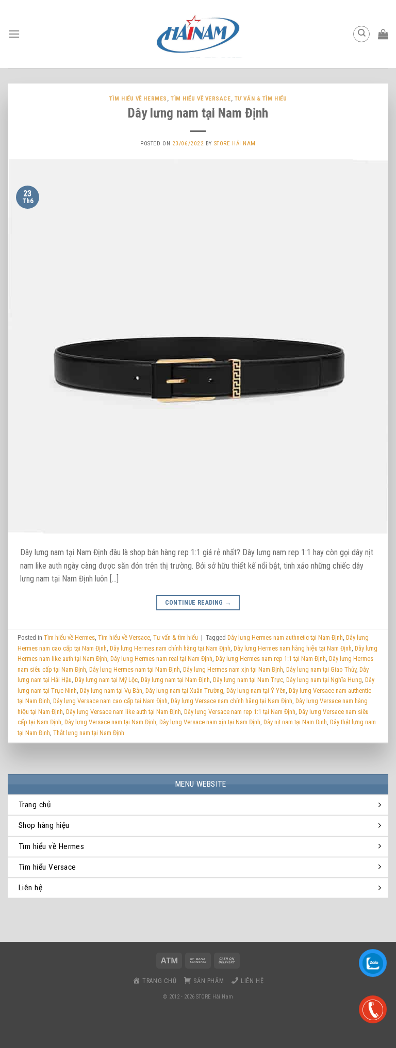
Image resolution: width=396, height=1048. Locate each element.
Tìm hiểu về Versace (201, 98)
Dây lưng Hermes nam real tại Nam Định (161, 658)
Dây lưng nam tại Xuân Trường (184, 690)
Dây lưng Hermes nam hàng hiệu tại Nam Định (293, 648)
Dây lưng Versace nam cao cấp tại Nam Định (110, 701)
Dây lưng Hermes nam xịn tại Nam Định (233, 669)
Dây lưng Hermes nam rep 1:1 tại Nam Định (271, 658)
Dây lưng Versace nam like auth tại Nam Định (123, 712)
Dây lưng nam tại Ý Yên (256, 690)
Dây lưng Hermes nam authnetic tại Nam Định (285, 637)
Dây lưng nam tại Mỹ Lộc (106, 680)
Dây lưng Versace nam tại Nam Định (110, 722)
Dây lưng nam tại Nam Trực (248, 680)
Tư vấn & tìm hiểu (261, 98)
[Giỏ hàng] (383, 34)
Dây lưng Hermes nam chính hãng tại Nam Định (170, 648)
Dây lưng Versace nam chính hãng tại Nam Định (231, 701)
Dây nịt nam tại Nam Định (295, 722)
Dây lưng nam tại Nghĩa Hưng (324, 680)
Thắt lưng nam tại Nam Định (88, 733)
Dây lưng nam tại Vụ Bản (111, 690)
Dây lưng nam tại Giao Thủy (321, 669)
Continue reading (198, 602)
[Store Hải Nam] (198, 34)
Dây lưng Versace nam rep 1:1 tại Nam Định (239, 712)
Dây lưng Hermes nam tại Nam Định (134, 669)
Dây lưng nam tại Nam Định (198, 113)
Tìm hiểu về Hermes (138, 98)
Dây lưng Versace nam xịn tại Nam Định (209, 722)
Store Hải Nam (235, 143)
